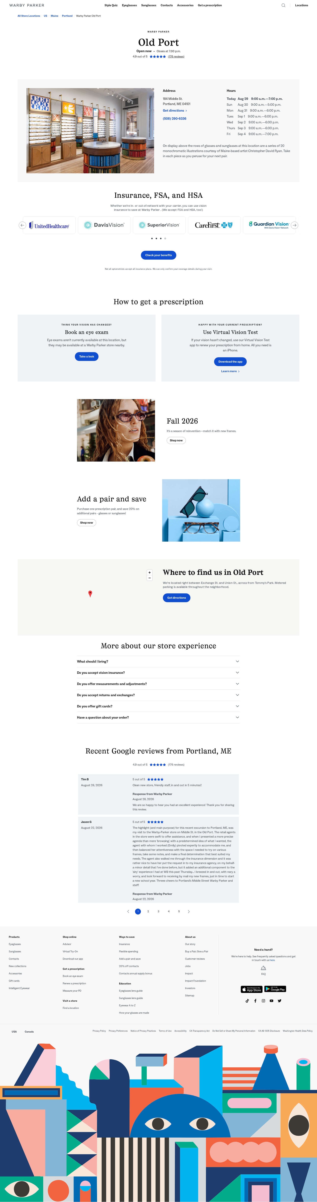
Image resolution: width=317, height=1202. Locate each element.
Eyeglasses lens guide (131, 990)
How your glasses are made (134, 1012)
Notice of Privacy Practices (143, 1031)
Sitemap (189, 995)
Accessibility (180, 1031)
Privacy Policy (99, 1031)
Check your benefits (158, 255)
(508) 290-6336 (174, 119)
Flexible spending (128, 951)
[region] (90, 597)
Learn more (229, 371)
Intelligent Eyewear (19, 988)
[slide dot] (152, 238)
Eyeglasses (129, 5)
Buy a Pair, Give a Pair (196, 951)
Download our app (73, 958)
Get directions (173, 111)
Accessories (185, 5)
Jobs (187, 966)
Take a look (86, 356)
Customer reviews (195, 958)
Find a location (71, 1008)
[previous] (22, 225)
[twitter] (280, 1001)
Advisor (67, 944)
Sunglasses (148, 5)
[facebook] (255, 1001)
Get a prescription (210, 5)
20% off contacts (129, 966)
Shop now (176, 440)
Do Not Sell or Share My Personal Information (233, 1031)
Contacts (167, 5)
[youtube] (271, 1001)
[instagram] (263, 1001)
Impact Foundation (195, 980)
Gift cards (14, 980)
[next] (294, 225)
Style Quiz (111, 5)
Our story (190, 944)
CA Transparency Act (199, 1031)
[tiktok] (247, 1001)
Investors (190, 988)
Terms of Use (165, 1031)
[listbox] (158, 227)
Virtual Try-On (70, 951)
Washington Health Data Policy (298, 1031)
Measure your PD (72, 990)
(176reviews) (176, 56)
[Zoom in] (149, 572)
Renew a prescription (74, 983)
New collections (17, 966)
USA (14, 1031)
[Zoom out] (149, 578)
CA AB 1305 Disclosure (269, 1031)
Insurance (124, 944)
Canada (29, 1031)
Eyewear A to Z (127, 1005)
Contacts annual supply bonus (135, 973)
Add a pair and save (130, 958)
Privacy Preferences (118, 1031)
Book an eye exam (73, 976)
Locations (301, 5)
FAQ (263, 974)
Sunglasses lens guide (131, 998)
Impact (189, 973)
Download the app (230, 361)
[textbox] (263, 958)
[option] (48, 225)
